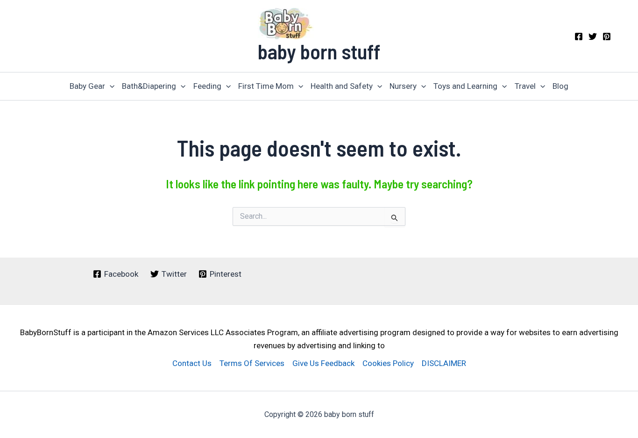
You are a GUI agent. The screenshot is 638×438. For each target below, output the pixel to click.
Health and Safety (342, 86)
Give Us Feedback (323, 363)
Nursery (403, 86)
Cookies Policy (388, 363)
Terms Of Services (252, 363)
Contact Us (192, 363)
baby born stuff (319, 51)
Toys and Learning (465, 86)
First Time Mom (266, 86)
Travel (525, 86)
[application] (109, 86)
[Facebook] (578, 36)
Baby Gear (87, 86)
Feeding (207, 86)
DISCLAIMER (444, 363)
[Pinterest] (607, 36)
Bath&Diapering (149, 86)
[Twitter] (592, 36)
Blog (560, 86)
